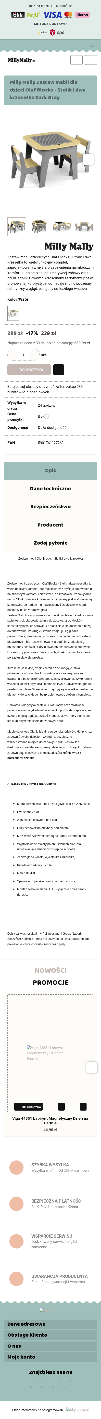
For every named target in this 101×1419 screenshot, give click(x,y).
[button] (50, 1324)
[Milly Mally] (69, 246)
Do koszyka (31, 369)
